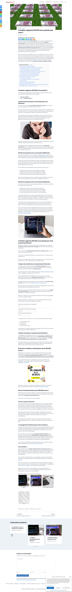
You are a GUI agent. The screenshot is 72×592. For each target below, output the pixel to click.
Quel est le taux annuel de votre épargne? (27, 304)
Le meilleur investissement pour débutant (35, 539)
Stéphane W (33, 542)
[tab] (35, 546)
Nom (18, 572)
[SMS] (1, 24)
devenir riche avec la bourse (24, 465)
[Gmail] (32, 39)
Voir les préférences (66, 587)
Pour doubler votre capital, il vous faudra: (27, 309)
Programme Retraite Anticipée (24, 213)
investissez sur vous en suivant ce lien (38, 282)
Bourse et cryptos (21, 28)
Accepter (50, 587)
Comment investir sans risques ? (48, 515)
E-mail (32, 572)
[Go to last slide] (12, 535)
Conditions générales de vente (33, 583)
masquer (30, 64)
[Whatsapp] (25, 39)
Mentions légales (9, 583)
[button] (70, 576)
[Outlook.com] (30, 39)
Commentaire (20, 559)
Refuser (58, 587)
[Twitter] (21, 39)
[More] (34, 39)
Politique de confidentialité (54, 590)
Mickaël (20, 34)
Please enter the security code (24, 313)
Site (44, 572)
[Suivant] (60, 535)
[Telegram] (28, 39)
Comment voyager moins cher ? (23, 515)
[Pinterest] (1, 12)
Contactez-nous (44, 583)
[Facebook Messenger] (27, 39)
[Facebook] (19, 39)
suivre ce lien (38, 59)
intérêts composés (42, 155)
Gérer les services (49, 585)
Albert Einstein (31, 157)
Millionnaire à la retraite (24, 362)
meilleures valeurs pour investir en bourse (44, 271)
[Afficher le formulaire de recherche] (65, 2)
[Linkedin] (23, 39)
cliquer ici (20, 459)
